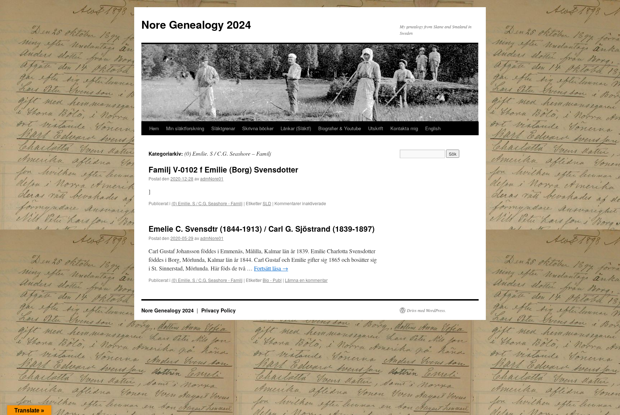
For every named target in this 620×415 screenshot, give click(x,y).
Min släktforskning (185, 128)
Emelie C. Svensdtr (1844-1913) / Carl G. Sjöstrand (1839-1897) (262, 228)
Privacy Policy (218, 310)
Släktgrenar (223, 128)
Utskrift (375, 128)
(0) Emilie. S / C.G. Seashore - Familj (207, 203)
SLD (267, 203)
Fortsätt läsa (271, 268)
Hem (154, 128)
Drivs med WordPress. (426, 310)
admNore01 (212, 178)
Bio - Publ (272, 280)
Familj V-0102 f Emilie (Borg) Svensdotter (223, 169)
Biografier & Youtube (339, 128)
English (433, 128)
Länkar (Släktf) (296, 128)
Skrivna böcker (257, 128)
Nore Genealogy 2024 (196, 24)
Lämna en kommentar (306, 280)
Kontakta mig (404, 128)
